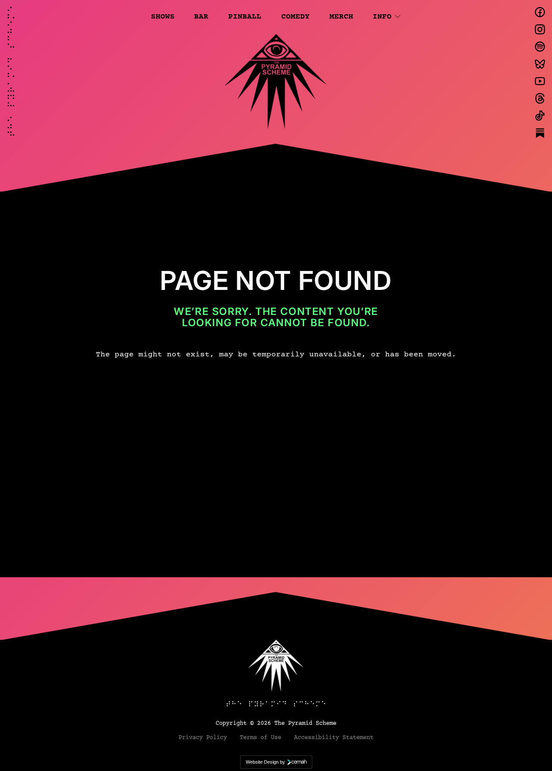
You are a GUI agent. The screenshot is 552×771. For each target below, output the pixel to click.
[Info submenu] (397, 16)
